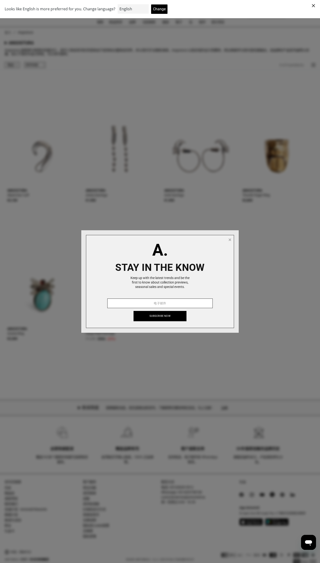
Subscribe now (160, 315)
